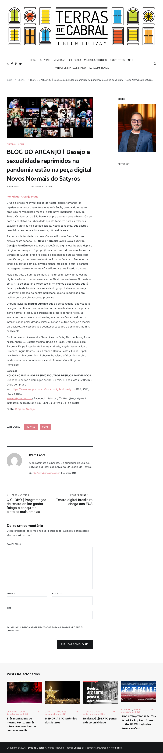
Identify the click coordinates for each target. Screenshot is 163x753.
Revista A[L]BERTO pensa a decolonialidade (100, 720)
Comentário (15, 544)
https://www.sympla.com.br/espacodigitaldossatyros (43, 389)
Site (9, 608)
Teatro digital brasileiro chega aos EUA (74, 500)
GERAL (33, 60)
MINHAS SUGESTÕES (95, 60)
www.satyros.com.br (19, 398)
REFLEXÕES (74, 60)
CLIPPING (45, 60)
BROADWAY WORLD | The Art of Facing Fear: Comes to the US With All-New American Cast (138, 722)
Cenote (77, 747)
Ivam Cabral (13, 186)
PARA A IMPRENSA (99, 67)
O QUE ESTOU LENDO (121, 60)
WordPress (116, 747)
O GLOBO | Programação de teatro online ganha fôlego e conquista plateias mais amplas (26, 504)
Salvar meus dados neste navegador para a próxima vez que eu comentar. (45, 629)
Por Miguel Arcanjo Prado (22, 196)
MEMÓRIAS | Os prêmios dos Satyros (61, 720)
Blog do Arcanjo (25, 409)
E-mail (57, 593)
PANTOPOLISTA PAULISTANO (70, 67)
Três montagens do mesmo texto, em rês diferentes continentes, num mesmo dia (22, 724)
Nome (11, 593)
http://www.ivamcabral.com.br (46, 473)
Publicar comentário (75, 644)
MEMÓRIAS (59, 60)
